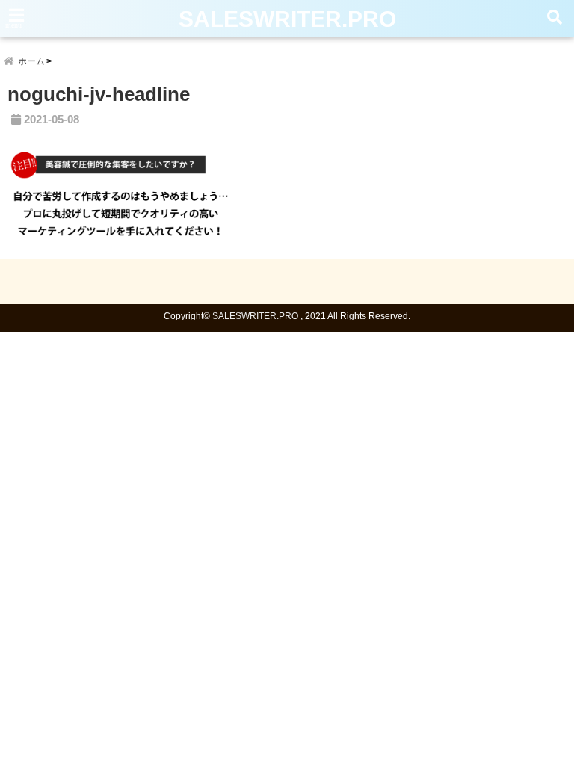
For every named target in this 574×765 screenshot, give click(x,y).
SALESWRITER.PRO (287, 19)
